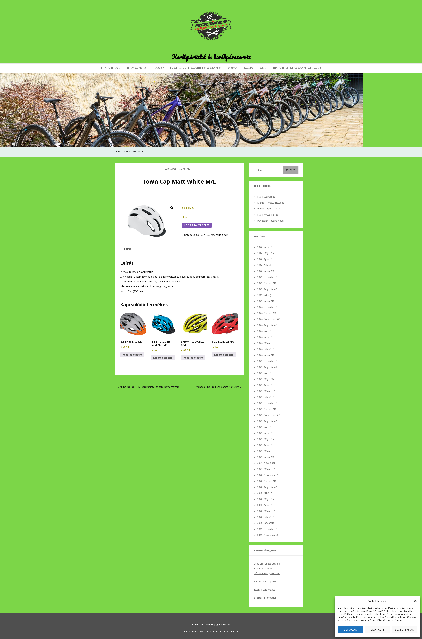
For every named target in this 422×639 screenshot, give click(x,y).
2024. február (264, 349)
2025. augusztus (266, 289)
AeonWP (234, 631)
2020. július (263, 492)
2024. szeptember (267, 319)
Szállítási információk (265, 597)
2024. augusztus (266, 325)
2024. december (266, 307)
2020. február (264, 517)
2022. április (263, 444)
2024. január (264, 355)
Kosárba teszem (196, 225)
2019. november (266, 534)
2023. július (263, 373)
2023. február (264, 397)
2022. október (264, 409)
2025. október (264, 283)
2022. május (263, 439)
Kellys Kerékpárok (110, 68)
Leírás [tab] (128, 248)
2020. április (263, 504)
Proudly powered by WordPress (197, 631)
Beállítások (404, 629)
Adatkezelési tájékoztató (267, 581)
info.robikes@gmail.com (267, 573)
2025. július (263, 295)
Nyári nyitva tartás (267, 214)
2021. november (266, 462)
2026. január (264, 271)
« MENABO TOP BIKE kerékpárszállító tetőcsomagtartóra (148, 386)
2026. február (264, 265)
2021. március (264, 469)
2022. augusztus (266, 421)
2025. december (266, 277)
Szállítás (248, 68)
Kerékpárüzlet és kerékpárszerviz (211, 56)
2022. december (266, 403)
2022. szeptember (267, 414)
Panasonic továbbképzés (271, 220)
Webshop (159, 68)
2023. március (264, 391)
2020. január (264, 522)
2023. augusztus (266, 367)
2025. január (264, 301)
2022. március (264, 451)
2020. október (264, 481)
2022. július (263, 427)
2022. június (263, 433)
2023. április (263, 384)
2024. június (263, 337)
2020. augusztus (266, 487)
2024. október (264, 313)
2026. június (263, 247)
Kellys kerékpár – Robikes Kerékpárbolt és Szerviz (296, 68)
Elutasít (377, 629)
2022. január (264, 457)
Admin (173, 168)
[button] (415, 601)
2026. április (263, 259)
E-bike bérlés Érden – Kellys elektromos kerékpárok (195, 68)
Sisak (225, 234)
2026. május (263, 253)
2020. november (266, 474)
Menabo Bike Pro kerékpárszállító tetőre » (218, 386)
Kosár (263, 68)
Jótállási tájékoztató (264, 589)
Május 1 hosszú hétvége (270, 202)
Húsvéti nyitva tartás (268, 208)
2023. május (263, 379)
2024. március (264, 343)
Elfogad (350, 629)
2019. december (266, 529)
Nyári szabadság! (266, 196)
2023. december (266, 361)
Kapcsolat (233, 68)
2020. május (263, 499)
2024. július (263, 331)
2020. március (264, 511)
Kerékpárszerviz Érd (136, 68)
